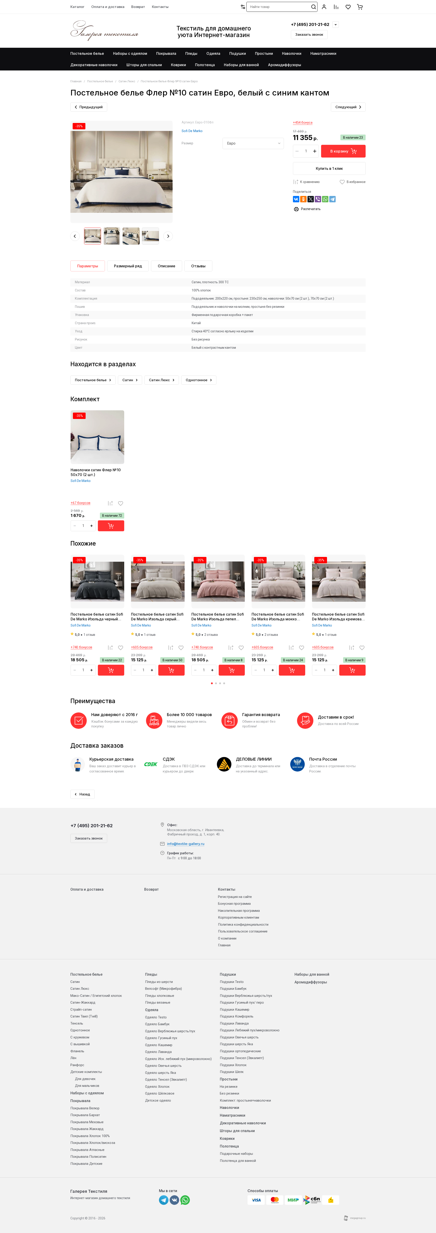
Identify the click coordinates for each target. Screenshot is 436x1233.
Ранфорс (77, 1065)
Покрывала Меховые (87, 1122)
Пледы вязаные (157, 1002)
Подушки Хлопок (233, 1065)
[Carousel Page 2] (216, 683)
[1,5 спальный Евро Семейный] (253, 143)
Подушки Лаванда (234, 1023)
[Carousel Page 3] (220, 683)
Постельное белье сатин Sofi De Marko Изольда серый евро (157, 619)
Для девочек (85, 1079)
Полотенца (229, 1146)
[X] (310, 199)
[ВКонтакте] (296, 199)
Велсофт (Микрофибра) (163, 989)
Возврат (151, 889)
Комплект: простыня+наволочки (245, 1100)
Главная (76, 81)
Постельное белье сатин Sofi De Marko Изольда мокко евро (278, 619)
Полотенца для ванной (238, 1161)
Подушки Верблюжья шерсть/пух (246, 996)
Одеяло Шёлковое (159, 1093)
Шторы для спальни (237, 1131)
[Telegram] (332, 199)
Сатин (75, 982)
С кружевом (79, 1037)
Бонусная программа (234, 904)
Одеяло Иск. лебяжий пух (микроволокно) (178, 1059)
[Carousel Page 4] (224, 683)
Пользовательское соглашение (243, 931)
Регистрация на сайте (235, 897)
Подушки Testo (232, 982)
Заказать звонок (309, 34)
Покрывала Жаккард (87, 1129)
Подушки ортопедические (240, 1051)
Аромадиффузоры (311, 982)
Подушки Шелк (232, 1072)
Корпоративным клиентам (238, 917)
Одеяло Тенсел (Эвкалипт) (166, 1080)
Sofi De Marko (192, 131)
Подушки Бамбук (233, 989)
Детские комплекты (86, 1072)
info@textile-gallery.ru (185, 844)
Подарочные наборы (236, 1154)
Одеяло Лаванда (158, 1052)
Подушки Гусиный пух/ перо (242, 1002)
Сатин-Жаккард (82, 1002)
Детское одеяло (158, 1100)
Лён (73, 1058)
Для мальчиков (87, 1086)
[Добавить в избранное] (120, 503)
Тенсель (76, 1023)
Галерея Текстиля (88, 1191)
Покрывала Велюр (84, 1108)
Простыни (229, 1079)
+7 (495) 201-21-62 (310, 24)
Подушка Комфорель (236, 1016)
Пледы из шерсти (159, 982)
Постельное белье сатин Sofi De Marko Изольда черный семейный (97, 619)
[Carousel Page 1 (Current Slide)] (212, 683)
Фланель (77, 1051)
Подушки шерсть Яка (236, 1044)
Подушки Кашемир (234, 1009)
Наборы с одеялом (87, 1093)
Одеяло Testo (156, 1017)
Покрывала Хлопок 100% (90, 1136)
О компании (227, 938)
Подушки (228, 974)
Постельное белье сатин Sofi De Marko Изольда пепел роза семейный (217, 619)
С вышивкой (80, 1044)
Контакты (226, 889)
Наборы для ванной (312, 974)
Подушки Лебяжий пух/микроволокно (250, 1030)
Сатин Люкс (127, 81)
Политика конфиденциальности (243, 924)
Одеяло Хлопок (157, 1087)
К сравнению (310, 182)
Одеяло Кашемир (158, 1045)
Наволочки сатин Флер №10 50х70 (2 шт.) (96, 472)
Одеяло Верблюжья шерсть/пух (170, 1031)
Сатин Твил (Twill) (84, 1016)
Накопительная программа (239, 911)
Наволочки (229, 1107)
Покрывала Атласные (87, 1150)
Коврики (227, 1138)
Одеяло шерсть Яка (160, 1073)
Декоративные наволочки (243, 1123)
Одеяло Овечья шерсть (163, 1066)
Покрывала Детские (86, 1164)
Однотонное (80, 1030)
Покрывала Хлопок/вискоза (92, 1143)
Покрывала (80, 1101)
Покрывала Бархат (85, 1115)
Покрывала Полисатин (88, 1157)
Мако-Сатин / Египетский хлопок (96, 996)
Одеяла (151, 1010)
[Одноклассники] (303, 199)
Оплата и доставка (87, 889)
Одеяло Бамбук (157, 1024)
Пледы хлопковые (159, 996)
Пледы (151, 974)
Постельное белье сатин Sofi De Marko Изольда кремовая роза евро (338, 619)
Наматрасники (232, 1115)
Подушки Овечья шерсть (239, 1037)
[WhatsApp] (325, 199)
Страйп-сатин (81, 1009)
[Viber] (318, 199)
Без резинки (229, 1093)
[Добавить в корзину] (111, 525)
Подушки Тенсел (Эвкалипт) (242, 1058)
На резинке (229, 1087)
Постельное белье (100, 81)
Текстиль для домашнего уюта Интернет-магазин (213, 31)
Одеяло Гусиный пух (161, 1038)
